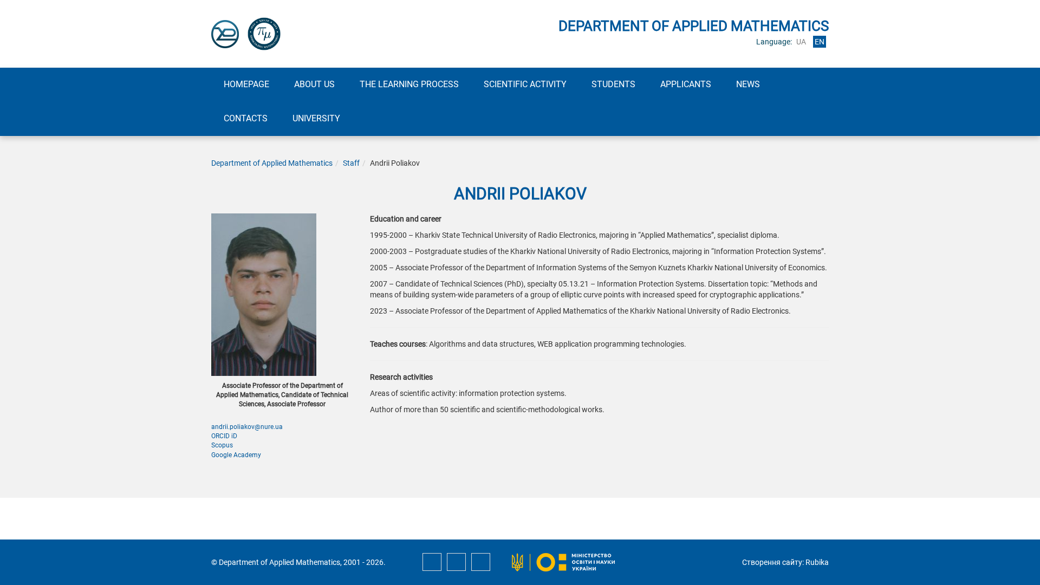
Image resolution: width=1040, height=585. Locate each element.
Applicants (685, 84)
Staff (351, 163)
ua (801, 41)
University (316, 118)
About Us (314, 84)
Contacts (246, 118)
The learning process (409, 84)
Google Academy (236, 455)
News (748, 84)
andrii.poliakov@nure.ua (247, 427)
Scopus (222, 445)
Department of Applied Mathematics (272, 163)
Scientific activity (525, 84)
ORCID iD (224, 436)
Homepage (246, 84)
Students (613, 84)
